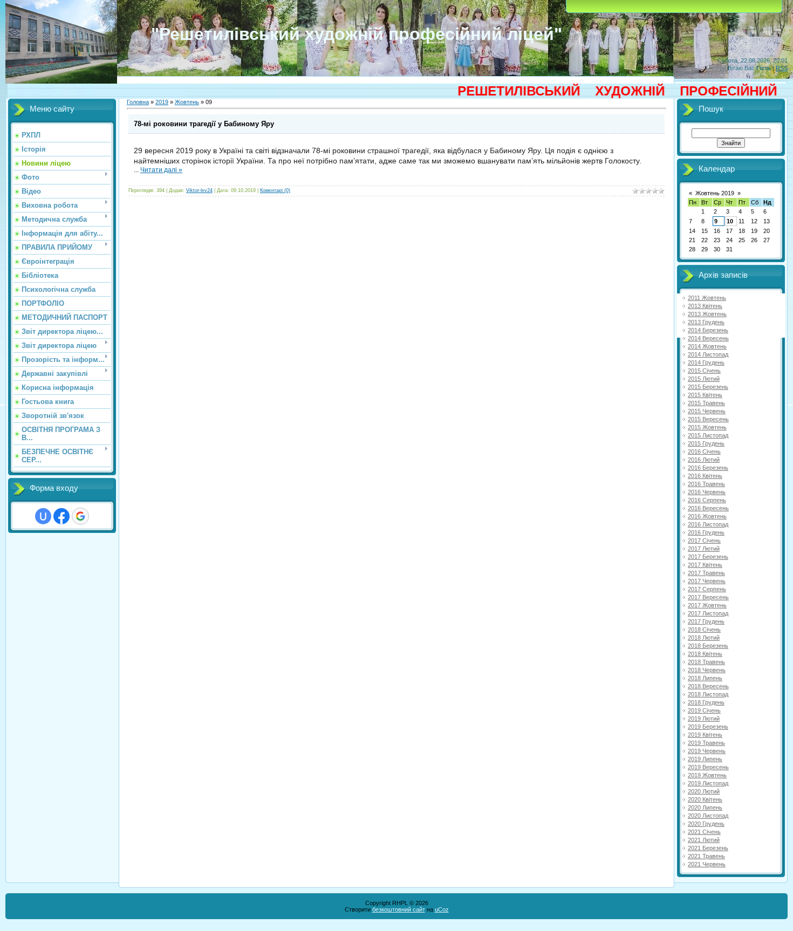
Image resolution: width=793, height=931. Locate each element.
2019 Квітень (705, 734)
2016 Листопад (708, 524)
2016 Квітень (705, 476)
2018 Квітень (705, 654)
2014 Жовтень (707, 346)
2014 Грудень (706, 362)
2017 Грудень (706, 621)
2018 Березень (708, 645)
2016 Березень (708, 467)
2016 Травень (706, 484)
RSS (782, 68)
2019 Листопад (708, 783)
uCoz (442, 909)
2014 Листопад (708, 354)
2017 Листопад (708, 613)
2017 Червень (707, 581)
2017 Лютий (704, 548)
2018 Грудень (706, 702)
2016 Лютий (704, 459)
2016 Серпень (707, 500)
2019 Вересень (708, 767)
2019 (161, 102)
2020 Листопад (708, 815)
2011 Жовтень (707, 298)
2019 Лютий (704, 718)
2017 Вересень (708, 597)
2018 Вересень (708, 686)
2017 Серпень (707, 589)
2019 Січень (704, 710)
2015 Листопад (708, 435)
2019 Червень (707, 751)
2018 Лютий (704, 637)
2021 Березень (708, 848)
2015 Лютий (704, 378)
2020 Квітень (705, 799)
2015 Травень (706, 403)
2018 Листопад (708, 694)
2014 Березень (708, 330)
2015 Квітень (705, 395)
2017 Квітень (705, 565)
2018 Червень (707, 670)
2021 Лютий (704, 840)
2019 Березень (708, 726)
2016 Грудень (706, 532)
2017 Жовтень (707, 605)
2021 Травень (706, 856)
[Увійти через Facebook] (61, 516)
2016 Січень (704, 451)
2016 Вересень (708, 508)
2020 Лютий (704, 791)
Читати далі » (161, 170)
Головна (138, 102)
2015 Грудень (706, 443)
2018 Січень (704, 629)
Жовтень (187, 102)
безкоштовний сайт (398, 909)
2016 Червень (707, 492)
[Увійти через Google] (80, 516)
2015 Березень (708, 387)
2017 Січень (704, 540)
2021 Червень (707, 864)
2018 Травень (706, 662)
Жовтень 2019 (714, 193)
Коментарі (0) (275, 190)
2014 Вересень (708, 338)
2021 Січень (704, 832)
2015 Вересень (708, 419)
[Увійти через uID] (43, 516)
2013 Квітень (705, 306)
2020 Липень (705, 807)
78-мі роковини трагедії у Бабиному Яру (204, 124)
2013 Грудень (706, 322)
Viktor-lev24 (199, 190)
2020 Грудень (706, 823)
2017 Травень (706, 573)
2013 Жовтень (707, 314)
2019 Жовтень (707, 775)
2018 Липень (705, 678)
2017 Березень (708, 556)
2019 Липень (705, 759)
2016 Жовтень (707, 516)
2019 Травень (706, 743)
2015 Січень (704, 370)
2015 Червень (707, 411)
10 (730, 221)
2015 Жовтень (707, 427)
